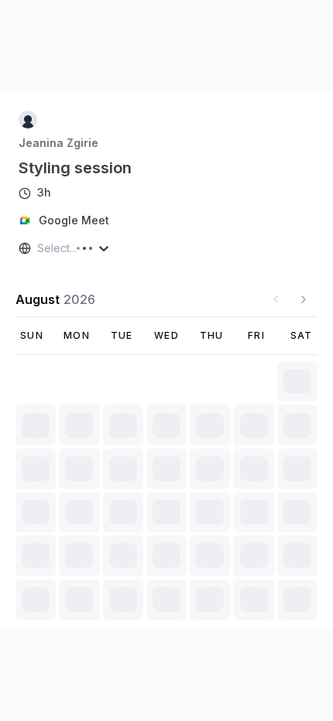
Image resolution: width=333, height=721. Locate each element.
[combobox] (38, 248)
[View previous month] (276, 299)
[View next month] (304, 299)
